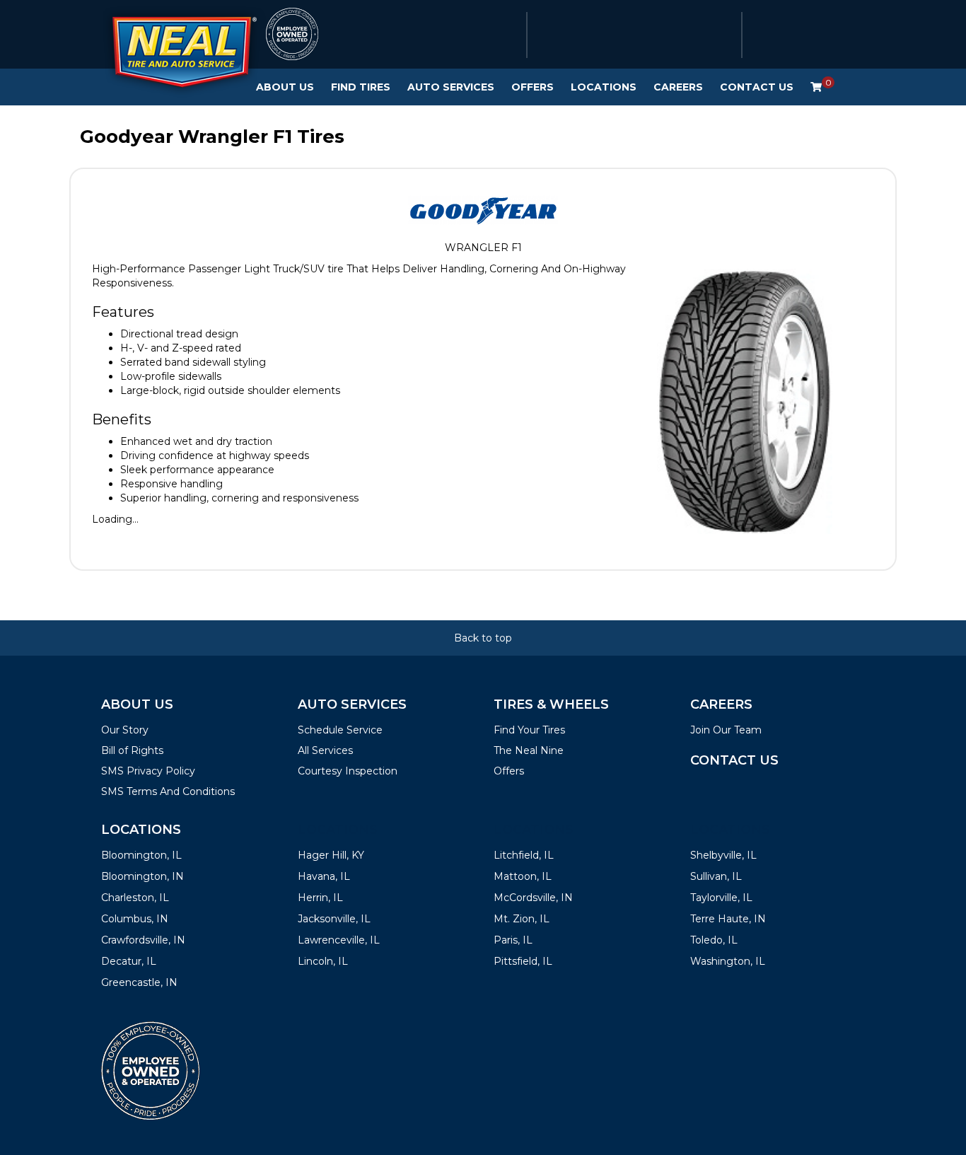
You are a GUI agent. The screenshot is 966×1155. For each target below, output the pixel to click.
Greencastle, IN (139, 982)
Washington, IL (727, 961)
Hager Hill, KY (331, 855)
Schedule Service (340, 730)
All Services (325, 750)
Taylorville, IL (721, 897)
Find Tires (360, 87)
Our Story (125, 730)
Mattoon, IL (523, 876)
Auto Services (450, 87)
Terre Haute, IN (728, 918)
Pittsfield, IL (523, 961)
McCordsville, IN (533, 897)
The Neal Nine (529, 750)
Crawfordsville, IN (143, 940)
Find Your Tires (529, 730)
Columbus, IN (134, 918)
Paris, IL (513, 940)
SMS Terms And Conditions (168, 791)
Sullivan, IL (716, 876)
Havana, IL (324, 876)
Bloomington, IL (141, 855)
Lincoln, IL (323, 961)
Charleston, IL (135, 897)
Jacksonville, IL (334, 918)
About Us (285, 87)
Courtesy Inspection (347, 771)
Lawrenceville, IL (339, 940)
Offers (532, 87)
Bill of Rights (132, 750)
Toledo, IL (714, 940)
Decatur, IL (128, 961)
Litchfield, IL (524, 855)
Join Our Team (726, 730)
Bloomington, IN (142, 876)
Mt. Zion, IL (521, 918)
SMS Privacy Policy (148, 771)
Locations (603, 87)
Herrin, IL (320, 897)
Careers (678, 87)
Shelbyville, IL (723, 855)
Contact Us (756, 87)
